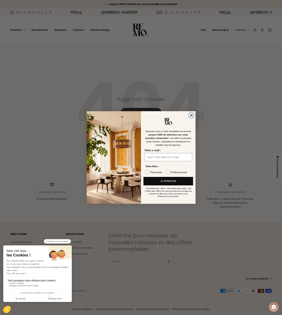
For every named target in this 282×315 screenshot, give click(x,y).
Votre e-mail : (152, 150)
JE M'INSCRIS (168, 181)
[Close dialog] (191, 115)
